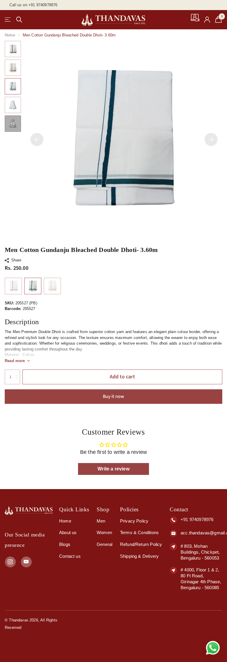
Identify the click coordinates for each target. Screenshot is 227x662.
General (104, 544)
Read (15, 361)
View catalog (8, 20)
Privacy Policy (134, 520)
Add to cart (122, 376)
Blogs (64, 544)
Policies (129, 509)
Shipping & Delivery (139, 556)
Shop (103, 509)
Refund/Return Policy (141, 544)
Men (101, 520)
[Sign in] (207, 19)
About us (68, 532)
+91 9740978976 (197, 519)
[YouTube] (26, 562)
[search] (19, 19)
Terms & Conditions (139, 532)
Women (104, 532)
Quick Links (74, 509)
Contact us (70, 556)
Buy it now (113, 396)
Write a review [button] (113, 468)
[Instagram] (10, 562)
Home (10, 35)
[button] (37, 139)
